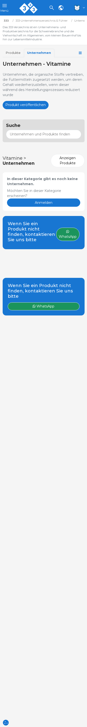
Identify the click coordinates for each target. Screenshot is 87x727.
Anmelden (43, 202)
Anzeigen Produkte (67, 160)
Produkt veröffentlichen (25, 105)
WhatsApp (45, 306)
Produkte (13, 53)
